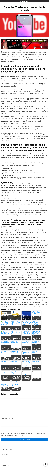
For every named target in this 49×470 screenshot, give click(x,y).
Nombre (3, 411)
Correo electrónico (7, 418)
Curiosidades (4, 4)
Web (2, 425)
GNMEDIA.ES (24, 1)
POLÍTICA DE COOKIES (7, 449)
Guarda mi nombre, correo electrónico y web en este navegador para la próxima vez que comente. (23, 434)
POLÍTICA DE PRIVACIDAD (8, 452)
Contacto (4, 456)
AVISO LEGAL (5, 454)
